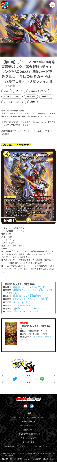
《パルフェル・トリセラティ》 (26, 311)
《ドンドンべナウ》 (22, 302)
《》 (23, 305)
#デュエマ (46, 96)
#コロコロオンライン (37, 91)
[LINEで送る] (42, 379)
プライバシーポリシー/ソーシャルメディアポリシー (28, 417)
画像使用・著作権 (28, 421)
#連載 (32, 102)
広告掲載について (28, 429)
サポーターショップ (28, 438)
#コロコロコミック (12, 96)
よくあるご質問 (28, 442)
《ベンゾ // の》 (27, 296)
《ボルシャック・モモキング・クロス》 (31, 299)
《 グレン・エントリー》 (26, 308)
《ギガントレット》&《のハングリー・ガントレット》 (27, 291)
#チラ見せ (31, 96)
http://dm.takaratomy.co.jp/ (35, 338)
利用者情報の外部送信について (28, 434)
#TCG (6, 91)
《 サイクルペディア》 (30, 287)
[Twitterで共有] (15, 379)
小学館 (28, 413)
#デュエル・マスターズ (13, 102)
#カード (19, 91)
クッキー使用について (28, 425)
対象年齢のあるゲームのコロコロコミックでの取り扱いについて (28, 446)
